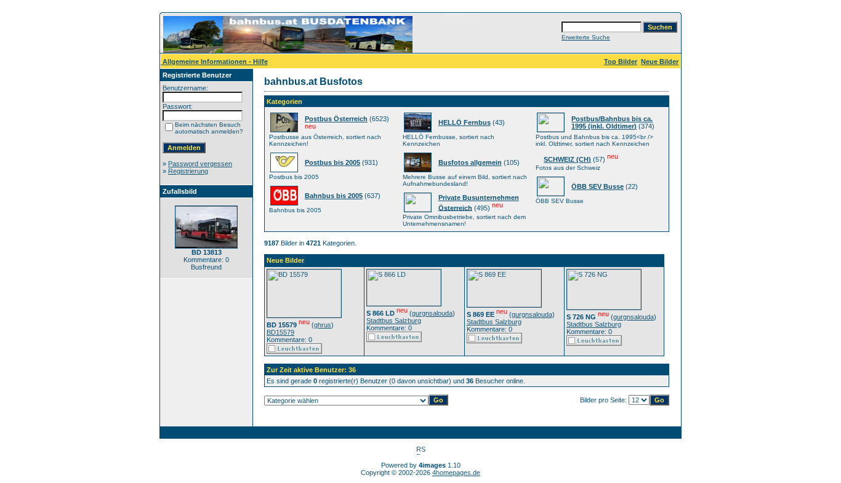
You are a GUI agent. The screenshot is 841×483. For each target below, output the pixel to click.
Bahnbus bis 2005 (334, 195)
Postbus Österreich (336, 118)
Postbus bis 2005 (332, 162)
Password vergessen (200, 163)
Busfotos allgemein (470, 162)
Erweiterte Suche (585, 37)
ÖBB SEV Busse (597, 186)
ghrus (322, 325)
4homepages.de (456, 472)
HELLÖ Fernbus (464, 122)
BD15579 (280, 332)
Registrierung (188, 171)
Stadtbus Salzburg (393, 320)
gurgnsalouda (432, 313)
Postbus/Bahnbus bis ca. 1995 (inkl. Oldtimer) (612, 122)
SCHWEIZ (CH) (567, 159)
